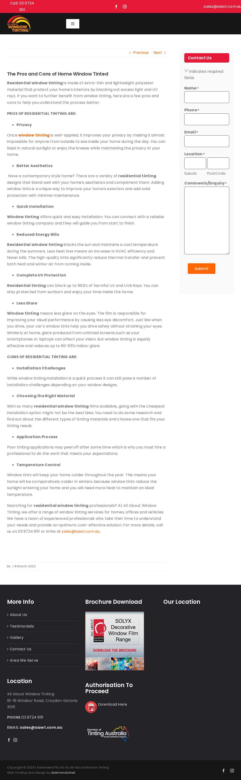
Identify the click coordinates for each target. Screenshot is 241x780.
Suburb (190, 173)
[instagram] (125, 6)
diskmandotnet (63, 772)
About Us (18, 614)
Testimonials (22, 626)
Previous (141, 52)
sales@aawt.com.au (41, 727)
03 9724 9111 (32, 717)
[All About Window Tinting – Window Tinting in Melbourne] (19, 17)
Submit (202, 268)
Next (157, 52)
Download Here (112, 704)
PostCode (216, 173)
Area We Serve (24, 660)
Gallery (17, 637)
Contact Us (20, 649)
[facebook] (116, 6)
